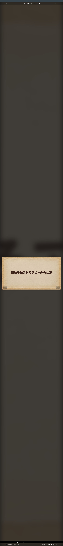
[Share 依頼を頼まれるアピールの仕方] (51, 544)
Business (45, 544)
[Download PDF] (56, 544)
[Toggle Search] (56, 3)
